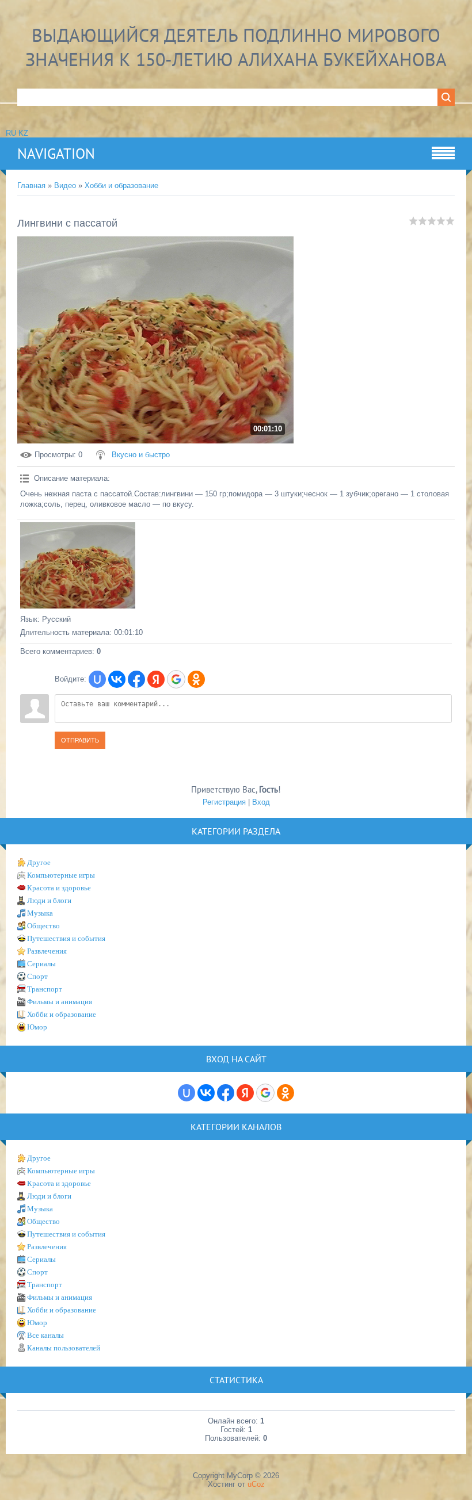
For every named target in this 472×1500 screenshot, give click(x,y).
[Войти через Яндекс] (156, 679)
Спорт (37, 976)
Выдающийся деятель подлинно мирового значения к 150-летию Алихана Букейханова (236, 47)
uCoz (256, 1484)
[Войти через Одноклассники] (196, 679)
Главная (31, 185)
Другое (39, 862)
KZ (23, 133)
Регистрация (224, 802)
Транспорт (44, 989)
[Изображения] (77, 565)
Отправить (80, 740)
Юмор (37, 1027)
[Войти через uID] (97, 679)
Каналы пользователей (63, 1348)
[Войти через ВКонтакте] (116, 679)
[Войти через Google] (176, 679)
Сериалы (41, 963)
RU (11, 133)
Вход (261, 802)
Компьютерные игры (61, 875)
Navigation (56, 153)
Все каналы (45, 1335)
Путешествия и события (66, 938)
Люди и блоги (49, 900)
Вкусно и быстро (141, 454)
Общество (43, 925)
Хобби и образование (121, 185)
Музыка (40, 913)
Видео (65, 185)
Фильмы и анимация (59, 1001)
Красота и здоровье (59, 887)
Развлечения (47, 951)
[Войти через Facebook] (136, 679)
